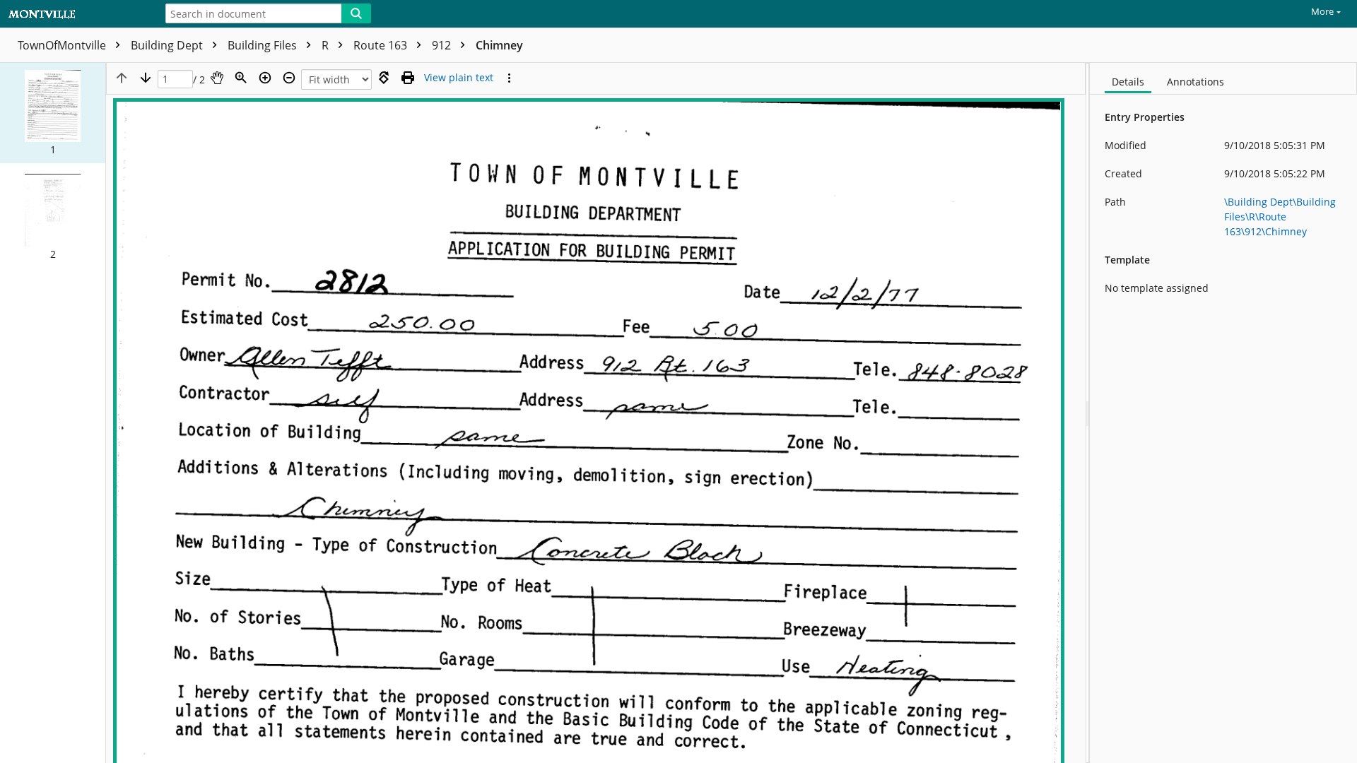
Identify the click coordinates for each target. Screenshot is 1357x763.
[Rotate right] (384, 78)
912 (443, 45)
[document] (1223, 413)
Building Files (264, 45)
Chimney (499, 45)
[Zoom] (241, 78)
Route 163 (381, 45)
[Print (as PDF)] (408, 78)
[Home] (74, 14)
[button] (52, 113)
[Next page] (146, 78)
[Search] (356, 13)
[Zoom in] (265, 78)
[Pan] (217, 78)
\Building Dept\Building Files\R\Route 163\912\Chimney (1280, 216)
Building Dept (168, 45)
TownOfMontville (63, 45)
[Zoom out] (289, 78)
